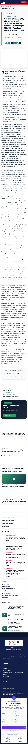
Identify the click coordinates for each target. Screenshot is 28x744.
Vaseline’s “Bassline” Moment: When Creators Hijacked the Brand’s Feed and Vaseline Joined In (15, 556)
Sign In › (18, 730)
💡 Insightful (18, 373)
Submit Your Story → (9, 415)
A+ (21, 40)
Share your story (6, 514)
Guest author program (8, 520)
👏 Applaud (20, 376)
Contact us (5, 510)
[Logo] (3, 2)
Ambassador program (7, 523)
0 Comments (18, 37)
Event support (6, 526)
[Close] (26, 700)
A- (17, 40)
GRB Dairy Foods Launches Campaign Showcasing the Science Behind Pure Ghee (15, 564)
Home (2, 6)
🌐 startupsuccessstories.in (8, 392)
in (14, 43)
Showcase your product (8, 517)
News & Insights (9, 6)
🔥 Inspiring (9, 373)
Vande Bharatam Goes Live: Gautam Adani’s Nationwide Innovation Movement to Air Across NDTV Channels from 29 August (13, 693)
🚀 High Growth (9, 376)
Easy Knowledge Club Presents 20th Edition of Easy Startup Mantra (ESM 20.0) (15, 538)
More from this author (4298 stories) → (11, 396)
